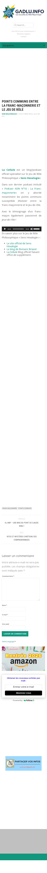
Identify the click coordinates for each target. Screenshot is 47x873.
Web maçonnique (9, 114)
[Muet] (31, 229)
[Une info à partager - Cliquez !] (23, 763)
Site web (5, 624)
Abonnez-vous (23, 693)
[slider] (37, 229)
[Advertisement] (23, 71)
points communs (24, 508)
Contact (24, 36)
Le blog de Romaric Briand (21, 249)
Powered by (18, 700)
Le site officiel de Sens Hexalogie (19, 245)
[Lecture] (5, 229)
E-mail (5, 615)
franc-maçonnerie (10, 508)
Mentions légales (23, 34)
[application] (21, 229)
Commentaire (8, 576)
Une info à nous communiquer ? (23, 31)
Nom (4, 605)
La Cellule (12, 252)
